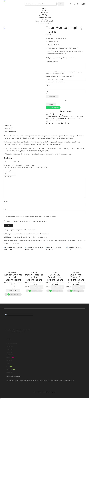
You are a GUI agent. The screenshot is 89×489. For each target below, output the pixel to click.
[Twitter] (47, 123)
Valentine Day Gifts (75, 118)
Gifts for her (18, 282)
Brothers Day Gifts (63, 116)
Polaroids (44, 9)
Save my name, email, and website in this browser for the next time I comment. (30, 217)
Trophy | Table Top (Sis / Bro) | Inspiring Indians (34, 277)
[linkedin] (62, 123)
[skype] (68, 123)
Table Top (34, 272)
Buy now (51, 104)
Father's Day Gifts (74, 116)
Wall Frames (76, 272)
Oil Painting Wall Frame (44, 17)
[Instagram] (82, 4)
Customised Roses (44, 16)
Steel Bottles (44, 10)
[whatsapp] (65, 123)
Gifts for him (13, 284)
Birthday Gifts (53, 116)
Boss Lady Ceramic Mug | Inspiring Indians (55, 277)
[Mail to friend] (58, 123)
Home (37, 21)
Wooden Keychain (13, 272)
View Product (13, 290)
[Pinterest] (84, 4)
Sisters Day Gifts (53, 118)
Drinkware (44, 21)
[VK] (52, 123)
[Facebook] (83, 4)
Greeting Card (44, 12)
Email (6, 209)
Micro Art (44, 14)
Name (6, 201)
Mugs (50, 21)
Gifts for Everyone (9, 282)
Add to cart (52, 96)
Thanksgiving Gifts (64, 118)
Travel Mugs (59, 115)
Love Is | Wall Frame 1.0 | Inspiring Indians (76, 277)
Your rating (7, 171)
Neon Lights (44, 19)
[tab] (9, 125)
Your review (8, 176)
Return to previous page (44, 23)
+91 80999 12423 (11, 378)
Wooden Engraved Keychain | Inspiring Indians (13, 277)
